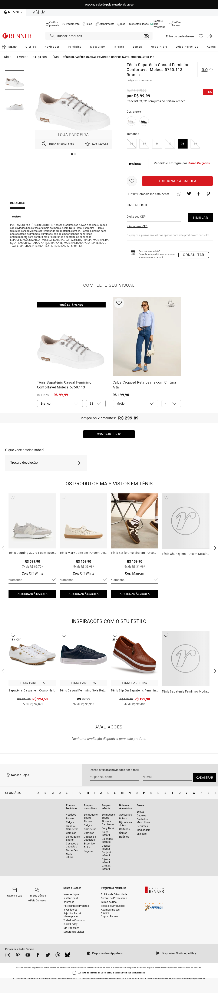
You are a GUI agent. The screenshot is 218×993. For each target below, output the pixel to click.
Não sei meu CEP (137, 226)
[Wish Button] (132, 181)
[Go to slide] (72, 154)
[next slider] (2, 547)
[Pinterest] (17, 955)
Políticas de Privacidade (72, 967)
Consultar (193, 255)
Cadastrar (204, 777)
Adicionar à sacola (177, 181)
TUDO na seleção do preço (109, 4)
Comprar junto (109, 434)
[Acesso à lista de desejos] (201, 37)
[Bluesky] (67, 955)
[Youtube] (27, 955)
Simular (200, 217)
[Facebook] (37, 955)
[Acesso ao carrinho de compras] (209, 37)
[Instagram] (7, 955)
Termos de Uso (94, 967)
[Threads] (57, 955)
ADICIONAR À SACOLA (32, 594)
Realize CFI (73, 978)
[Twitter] (47, 955)
